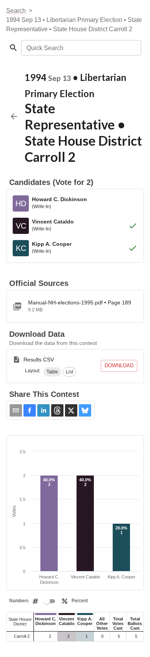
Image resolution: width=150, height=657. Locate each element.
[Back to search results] (14, 116)
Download (119, 365)
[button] (52, 371)
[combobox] (80, 47)
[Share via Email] (16, 410)
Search (16, 10)
